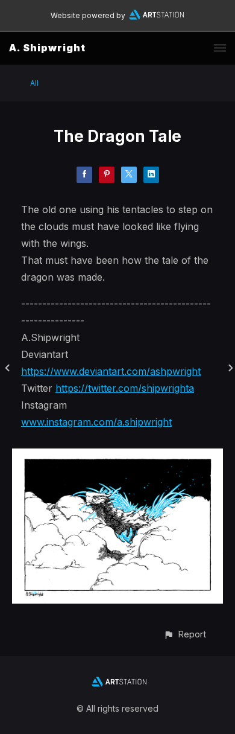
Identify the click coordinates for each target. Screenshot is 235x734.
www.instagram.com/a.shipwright (96, 422)
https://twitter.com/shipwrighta (124, 388)
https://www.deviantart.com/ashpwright (111, 371)
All (34, 83)
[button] (184, 634)
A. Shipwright (47, 48)
